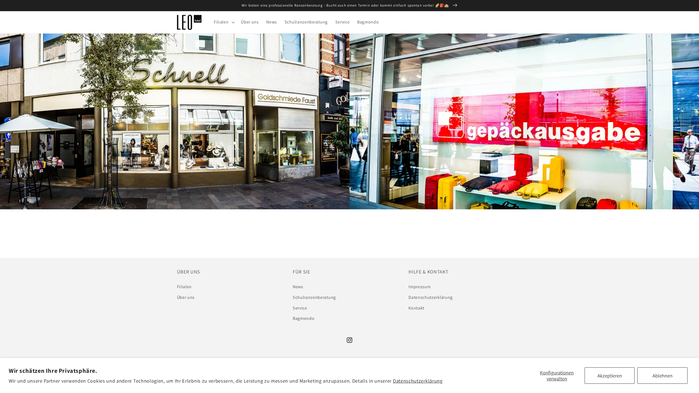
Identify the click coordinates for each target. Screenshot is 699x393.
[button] (223, 22)
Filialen (184, 287)
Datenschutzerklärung (418, 380)
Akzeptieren (609, 375)
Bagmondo (304, 318)
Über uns (186, 297)
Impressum (419, 287)
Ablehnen (663, 375)
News (298, 287)
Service (300, 308)
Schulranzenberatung (314, 297)
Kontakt (416, 308)
